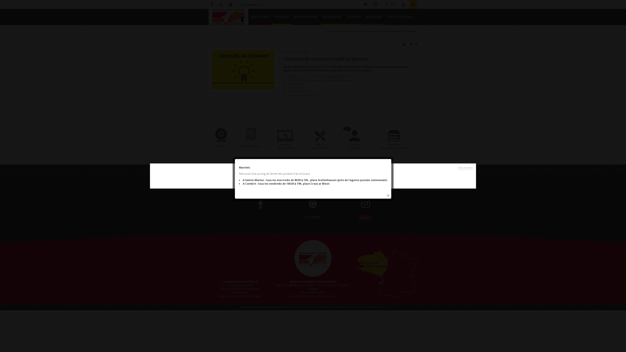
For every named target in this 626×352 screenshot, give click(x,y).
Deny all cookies (465, 168)
